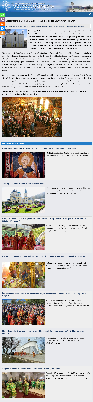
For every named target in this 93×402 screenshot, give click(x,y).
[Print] (2, 24)
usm (84, 26)
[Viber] (2, 19)
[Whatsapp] (2, 15)
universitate (78, 26)
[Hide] (1, 38)
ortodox (55, 26)
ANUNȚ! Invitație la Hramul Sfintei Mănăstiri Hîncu (23, 184)
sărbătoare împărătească (66, 26)
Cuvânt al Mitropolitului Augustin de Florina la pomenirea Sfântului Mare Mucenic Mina (39, 148)
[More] (2, 33)
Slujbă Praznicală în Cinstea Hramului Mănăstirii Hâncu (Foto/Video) (31, 369)
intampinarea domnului (44, 26)
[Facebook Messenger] (2, 28)
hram (34, 26)
